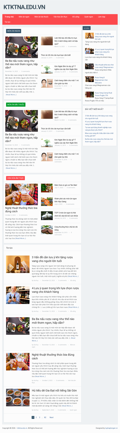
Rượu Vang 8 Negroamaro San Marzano (101, 80)
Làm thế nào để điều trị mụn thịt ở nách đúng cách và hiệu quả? (66, 41)
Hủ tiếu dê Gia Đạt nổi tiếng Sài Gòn (54, 390)
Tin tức (7, 22)
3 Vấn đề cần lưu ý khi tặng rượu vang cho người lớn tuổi (104, 36)
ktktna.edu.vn (24, 7)
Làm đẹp (101, 17)
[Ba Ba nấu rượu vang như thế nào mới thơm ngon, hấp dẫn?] (18, 326)
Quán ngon (88, 17)
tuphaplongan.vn (111, 428)
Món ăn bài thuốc (41, 17)
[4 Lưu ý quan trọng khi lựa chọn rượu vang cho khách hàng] (18, 295)
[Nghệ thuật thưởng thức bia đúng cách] (18, 362)
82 (45, 417)
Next (51, 417)
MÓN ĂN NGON (13, 31)
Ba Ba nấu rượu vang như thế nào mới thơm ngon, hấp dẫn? (21, 64)
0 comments (25, 71)
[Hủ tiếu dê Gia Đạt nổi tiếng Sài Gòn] (18, 397)
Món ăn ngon (24, 17)
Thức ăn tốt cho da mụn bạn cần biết (56, 55)
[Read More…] (11, 95)
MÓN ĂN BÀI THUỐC (15, 104)
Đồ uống (75, 17)
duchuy (36, 280)
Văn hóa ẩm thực (60, 17)
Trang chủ (9, 17)
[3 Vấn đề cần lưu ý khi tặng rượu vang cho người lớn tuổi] (18, 264)
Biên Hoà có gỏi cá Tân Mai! (65, 185)
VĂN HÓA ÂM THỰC (15, 178)
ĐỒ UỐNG (86, 28)
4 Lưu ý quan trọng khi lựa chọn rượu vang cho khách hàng (104, 52)
